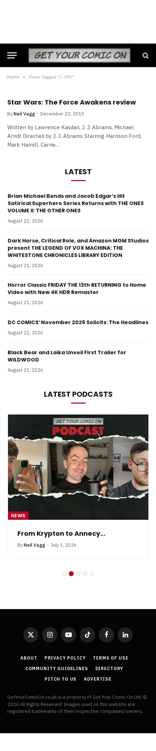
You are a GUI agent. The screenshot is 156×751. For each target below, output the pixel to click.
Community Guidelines (56, 668)
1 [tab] (64, 573)
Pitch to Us (61, 679)
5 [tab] (92, 573)
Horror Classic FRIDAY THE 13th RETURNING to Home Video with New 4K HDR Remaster (77, 288)
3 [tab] (78, 573)
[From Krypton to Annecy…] (78, 467)
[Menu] (12, 55)
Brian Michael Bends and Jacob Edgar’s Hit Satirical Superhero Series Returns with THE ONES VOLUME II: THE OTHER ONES (76, 203)
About (28, 658)
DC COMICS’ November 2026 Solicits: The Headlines (78, 322)
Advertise (97, 679)
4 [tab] (85, 573)
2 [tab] (71, 573)
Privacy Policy (65, 658)
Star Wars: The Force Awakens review (71, 102)
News (18, 515)
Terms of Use (110, 658)
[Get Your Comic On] (79, 55)
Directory (109, 668)
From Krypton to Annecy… (61, 533)
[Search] (145, 55)
